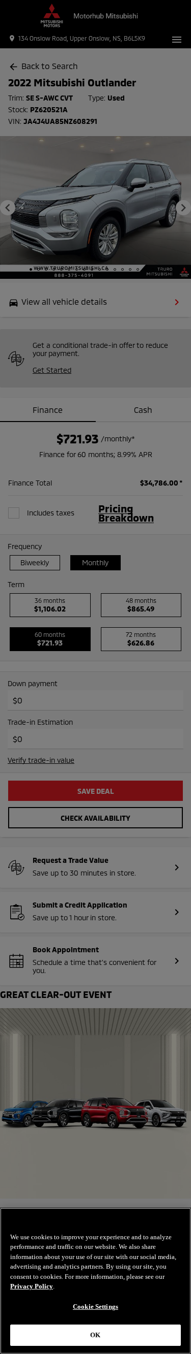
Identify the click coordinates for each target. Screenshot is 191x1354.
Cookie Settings (95, 1306)
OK (95, 1335)
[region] (95, 1281)
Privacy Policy (31, 1286)
